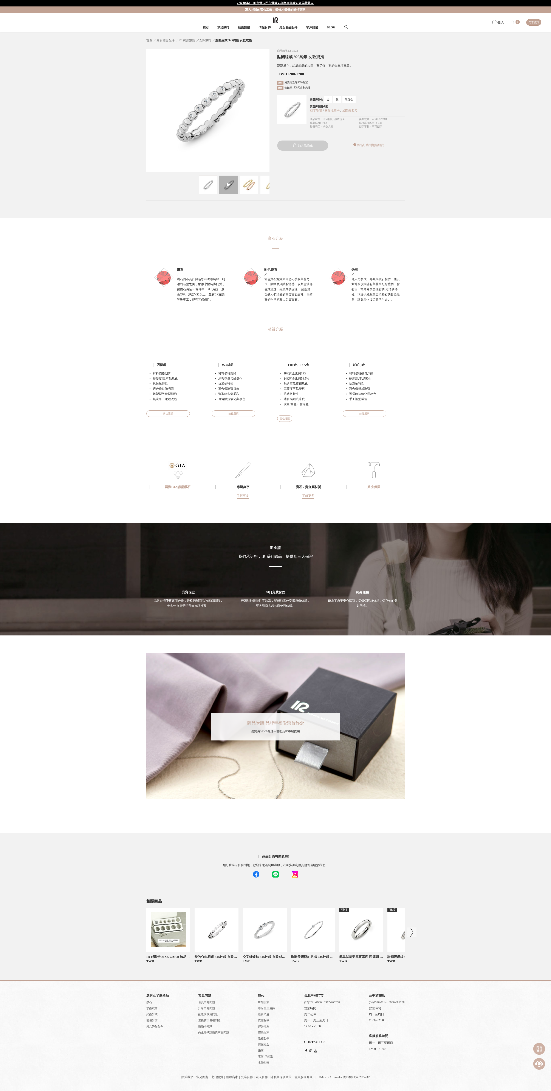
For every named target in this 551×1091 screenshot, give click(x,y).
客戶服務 (312, 27)
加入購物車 (305, 145)
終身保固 (374, 487)
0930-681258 (397, 1002)
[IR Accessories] (275, 20)
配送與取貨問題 (208, 1014)
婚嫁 (261, 1050)
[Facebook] (306, 1051)
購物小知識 (205, 1026)
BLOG (331, 27)
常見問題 (202, 1077)
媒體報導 (263, 1020)
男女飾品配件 (288, 27)
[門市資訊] (539, 1048)
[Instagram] (310, 1051)
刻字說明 (316, 110)
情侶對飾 (265, 27)
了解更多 (243, 495)
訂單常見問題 (206, 1008)
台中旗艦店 (377, 995)
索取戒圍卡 (333, 110)
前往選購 (168, 413)
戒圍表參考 (349, 110)
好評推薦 (263, 1026)
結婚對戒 (244, 27)
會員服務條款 (303, 1077)
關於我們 (187, 1077)
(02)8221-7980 (313, 1002)
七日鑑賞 (217, 1077)
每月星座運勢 (266, 1008)
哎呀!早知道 (265, 1056)
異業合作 (247, 1077)
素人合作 (262, 1077)
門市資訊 (534, 22)
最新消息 (263, 1014)
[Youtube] (315, 1051)
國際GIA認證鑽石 (177, 487)
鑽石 (206, 27)
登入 (500, 22)
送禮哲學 (263, 1038)
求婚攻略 (263, 1062)
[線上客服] (539, 1064)
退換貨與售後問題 (209, 1020)
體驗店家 (263, 1032)
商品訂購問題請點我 (370, 145)
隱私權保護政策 (281, 1077)
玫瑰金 (349, 99)
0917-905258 (332, 1002)
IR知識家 (263, 1002)
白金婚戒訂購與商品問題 (213, 1032)
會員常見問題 (206, 1002)
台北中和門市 (313, 995)
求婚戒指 (223, 27)
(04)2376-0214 (378, 1002)
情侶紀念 (263, 1044)
